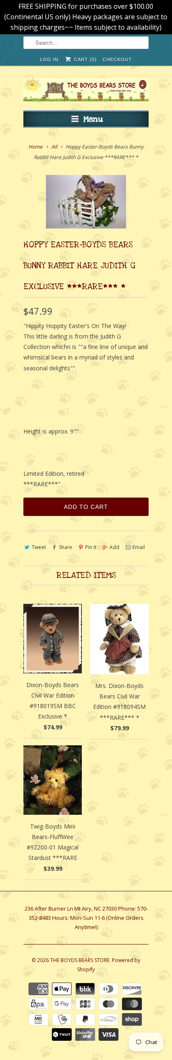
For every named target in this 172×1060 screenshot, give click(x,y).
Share (65, 547)
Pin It (90, 547)
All (54, 146)
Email (138, 547)
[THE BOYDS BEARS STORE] (86, 91)
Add (114, 547)
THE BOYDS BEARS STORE (79, 960)
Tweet (39, 547)
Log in (49, 59)
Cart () (84, 59)
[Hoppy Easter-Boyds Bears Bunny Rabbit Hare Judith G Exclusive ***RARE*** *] (86, 201)
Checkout (117, 59)
